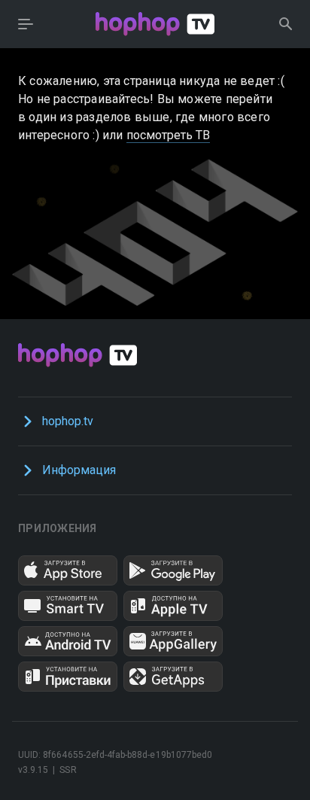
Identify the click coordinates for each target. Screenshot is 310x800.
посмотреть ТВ (168, 135)
